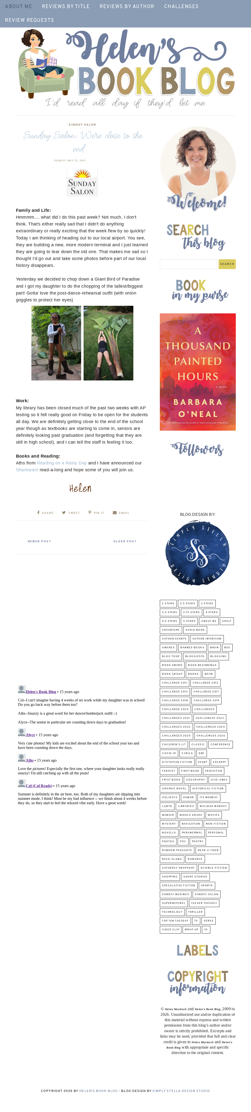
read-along (172, 859)
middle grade (191, 815)
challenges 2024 (210, 727)
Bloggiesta (195, 656)
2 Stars (168, 603)
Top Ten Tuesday (175, 921)
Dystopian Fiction (177, 762)
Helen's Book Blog (98, 1091)
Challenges (181, 7)
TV (196, 921)
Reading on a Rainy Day (62, 463)
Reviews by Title (66, 7)
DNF (202, 753)
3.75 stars (191, 612)
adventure (171, 630)
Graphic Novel (174, 788)
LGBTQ (167, 806)
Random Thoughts (177, 850)
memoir (168, 815)
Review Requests (29, 20)
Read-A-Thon (208, 850)
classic (198, 744)
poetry (198, 841)
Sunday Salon (82, 125)
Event (203, 762)
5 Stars (189, 621)
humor (188, 797)
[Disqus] (82, 617)
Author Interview (207, 638)
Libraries (186, 806)
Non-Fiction (216, 824)
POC (183, 841)
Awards (168, 647)
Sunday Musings (175, 894)
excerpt (219, 762)
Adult (227, 621)
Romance (195, 859)
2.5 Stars (188, 603)
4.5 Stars (169, 621)
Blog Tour (171, 656)
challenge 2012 (205, 683)
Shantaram (27, 469)
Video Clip (170, 929)
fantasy (169, 771)
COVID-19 (169, 753)
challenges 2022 (210, 718)
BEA (227, 647)
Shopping (170, 876)
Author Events (174, 638)
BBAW (214, 647)
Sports (207, 885)
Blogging (218, 656)
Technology (172, 912)
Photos (168, 841)
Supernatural (174, 903)
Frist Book (171, 779)
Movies (214, 815)
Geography (195, 779)
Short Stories (195, 876)
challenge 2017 (206, 691)
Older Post (125, 542)
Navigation (191, 824)
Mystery (169, 824)
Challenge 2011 (174, 683)
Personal (216, 832)
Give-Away (219, 779)
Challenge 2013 (175, 691)
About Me (18, 7)
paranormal (192, 832)
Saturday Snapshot (178, 868)
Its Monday (209, 797)
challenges (204, 709)
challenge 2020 (175, 709)
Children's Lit (174, 744)
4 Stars (212, 612)
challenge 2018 (175, 700)
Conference (221, 744)
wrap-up (192, 929)
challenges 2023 (176, 727)
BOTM (209, 674)
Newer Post (39, 542)
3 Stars (207, 603)
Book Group (172, 674)
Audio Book (195, 630)
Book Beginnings (202, 665)
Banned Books (192, 647)
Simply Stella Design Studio (181, 1091)
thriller (195, 912)
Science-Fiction (214, 868)
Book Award (172, 665)
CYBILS (187, 753)
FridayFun (213, 771)
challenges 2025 (176, 735)
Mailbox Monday (213, 806)
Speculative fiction (178, 885)
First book (190, 771)
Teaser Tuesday (204, 903)
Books (193, 674)
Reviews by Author (127, 7)
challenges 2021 (176, 718)
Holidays (169, 797)
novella (169, 832)
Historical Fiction (208, 788)
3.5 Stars (169, 612)
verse (209, 921)
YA (206, 929)
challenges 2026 (211, 735)
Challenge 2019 (206, 700)
